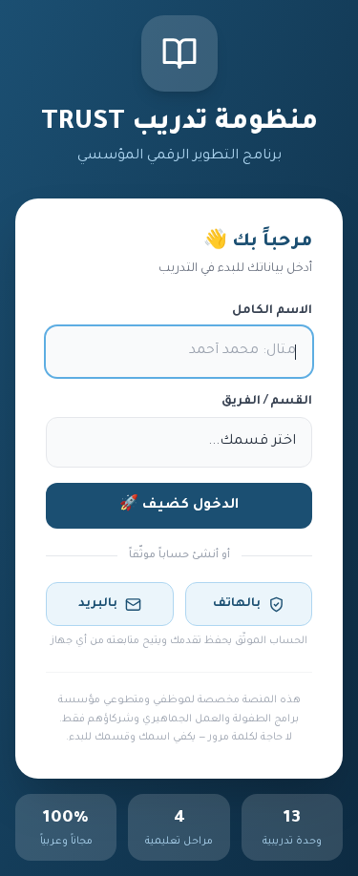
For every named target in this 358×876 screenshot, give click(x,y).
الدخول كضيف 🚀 (179, 505)
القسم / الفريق (266, 401)
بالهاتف (237, 604)
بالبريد (97, 604)
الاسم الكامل (272, 311)
